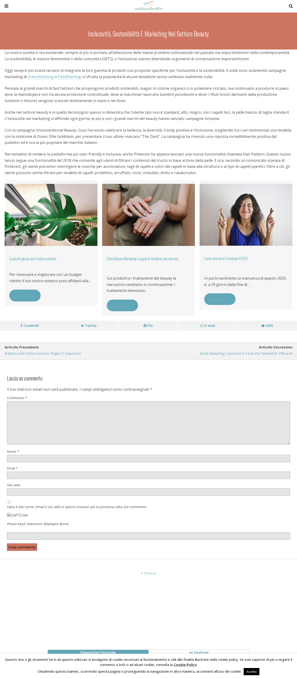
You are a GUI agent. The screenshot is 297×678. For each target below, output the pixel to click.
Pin (150, 325)
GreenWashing (41, 76)
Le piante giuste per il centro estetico (32, 258)
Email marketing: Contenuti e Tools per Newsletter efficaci (245, 353)
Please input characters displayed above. (38, 524)
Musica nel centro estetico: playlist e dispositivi (44, 353)
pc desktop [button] (199, 652)
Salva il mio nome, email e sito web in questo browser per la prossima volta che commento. (77, 507)
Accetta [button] (251, 671)
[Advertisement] (148, 610)
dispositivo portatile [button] (98, 652)
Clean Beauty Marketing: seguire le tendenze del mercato (142, 258)
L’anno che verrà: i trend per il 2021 (226, 258)
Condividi (31, 325)
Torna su (150, 573)
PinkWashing (69, 76)
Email (12, 468)
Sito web (13, 485)
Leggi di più (25, 295)
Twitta (91, 325)
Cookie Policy (185, 664)
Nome (13, 451)
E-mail (210, 325)
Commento (17, 398)
